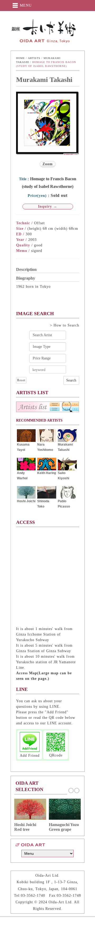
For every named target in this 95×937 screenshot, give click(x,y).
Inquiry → (47, 206)
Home (20, 58)
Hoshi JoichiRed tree (25, 827)
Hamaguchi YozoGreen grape (64, 827)
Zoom (47, 164)
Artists (34, 58)
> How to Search (64, 325)
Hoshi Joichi (26, 501)
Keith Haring (46, 473)
